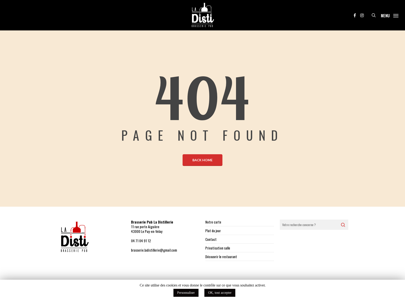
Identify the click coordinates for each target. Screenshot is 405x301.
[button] (389, 15)
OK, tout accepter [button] (220, 292)
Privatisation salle (217, 247)
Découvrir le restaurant (221, 256)
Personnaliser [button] (186, 292)
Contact (211, 239)
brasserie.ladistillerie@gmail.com (154, 250)
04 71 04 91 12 (141, 240)
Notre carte (213, 222)
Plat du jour (213, 230)
